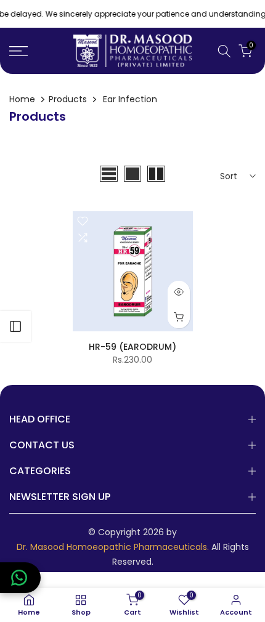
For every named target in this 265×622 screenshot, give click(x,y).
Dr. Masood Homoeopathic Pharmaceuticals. (113, 547)
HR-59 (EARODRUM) (132, 347)
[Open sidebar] (15, 326)
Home (22, 99)
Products (68, 99)
